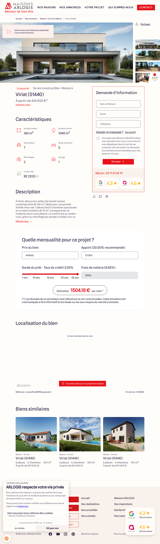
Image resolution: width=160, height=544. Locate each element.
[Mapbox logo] (23, 385)
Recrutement (121, 515)
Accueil (19, 18)
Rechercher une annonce (128, 510)
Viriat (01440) (70, 18)
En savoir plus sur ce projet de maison (85, 383)
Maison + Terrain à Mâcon (51, 18)
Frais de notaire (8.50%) (98, 267)
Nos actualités (89, 510)
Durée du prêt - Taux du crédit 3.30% (47, 267)
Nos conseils (88, 515)
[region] (80, 359)
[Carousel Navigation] (66, 53)
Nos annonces (31, 18)
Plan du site (120, 534)
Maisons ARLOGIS (124, 498)
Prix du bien (30, 247)
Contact (146, 7)
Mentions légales (89, 534)
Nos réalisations (90, 504)
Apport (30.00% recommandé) (103, 247)
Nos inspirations (123, 504)
